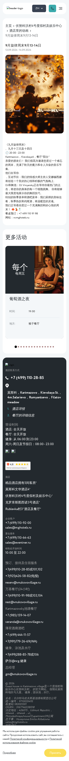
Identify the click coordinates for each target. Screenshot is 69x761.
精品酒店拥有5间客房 (21, 483)
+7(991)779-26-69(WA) (21, 641)
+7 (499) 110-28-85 (27, 378)
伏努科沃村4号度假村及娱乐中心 (29, 496)
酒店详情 (18, 409)
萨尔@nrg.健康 (15, 661)
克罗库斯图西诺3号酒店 (22, 502)
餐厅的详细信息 (23, 415)
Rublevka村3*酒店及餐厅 (23, 509)
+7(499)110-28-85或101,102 (23, 569)
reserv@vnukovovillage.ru (23, 582)
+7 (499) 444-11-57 (17, 635)
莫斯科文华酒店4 (17, 489)
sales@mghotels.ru (18, 527)
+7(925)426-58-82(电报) (22, 576)
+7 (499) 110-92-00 (18, 523)
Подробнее (9, 753)
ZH (37, 8)
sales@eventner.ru (18, 542)
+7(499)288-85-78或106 (22, 654)
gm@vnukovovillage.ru (21, 674)
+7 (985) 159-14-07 (18, 615)
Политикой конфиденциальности (28, 739)
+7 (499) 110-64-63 (18, 537)
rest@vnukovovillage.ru (21, 602)
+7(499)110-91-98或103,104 (24, 595)
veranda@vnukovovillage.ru (24, 622)
